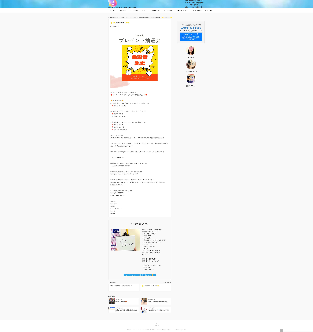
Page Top (156, 325)
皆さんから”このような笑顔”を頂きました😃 (139, 275)
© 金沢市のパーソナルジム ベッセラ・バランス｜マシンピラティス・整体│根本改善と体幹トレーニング (151, 329)
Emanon (184, 329)
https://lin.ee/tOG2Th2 (117, 193)
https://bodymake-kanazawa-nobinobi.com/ (124, 174)
